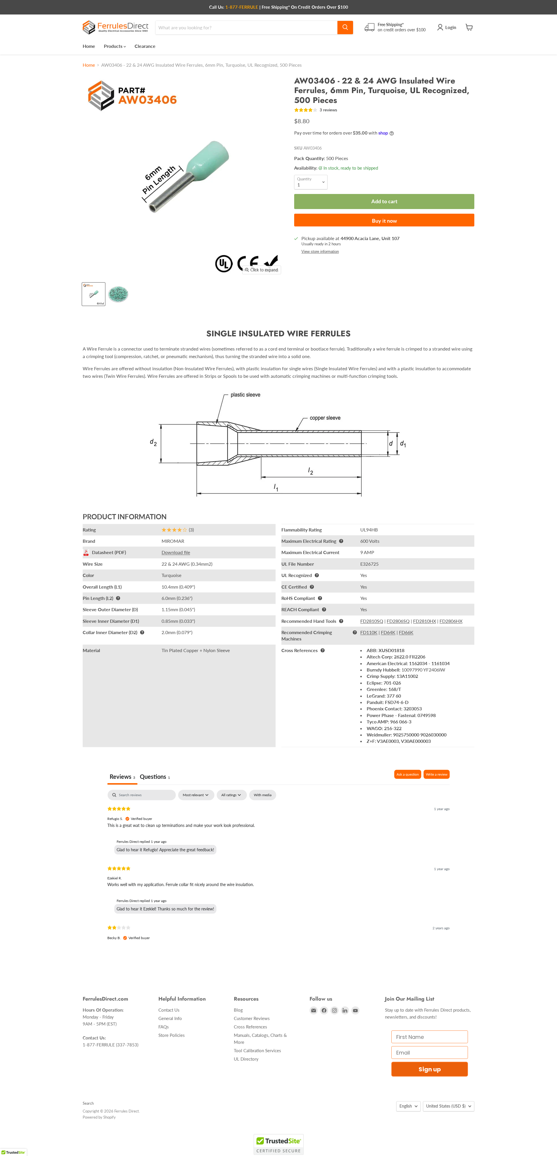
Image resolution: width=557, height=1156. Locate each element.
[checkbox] (262, 795)
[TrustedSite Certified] (278, 1144)
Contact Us (169, 1009)
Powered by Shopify (99, 1117)
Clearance (145, 45)
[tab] (155, 777)
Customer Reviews (252, 1018)
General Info (170, 1018)
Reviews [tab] (122, 776)
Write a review (436, 774)
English (405, 1106)
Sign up (430, 1069)
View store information (320, 252)
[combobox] (246, 27)
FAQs (163, 1026)
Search (88, 1103)
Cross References (250, 1026)
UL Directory (246, 1058)
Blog (238, 1009)
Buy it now (384, 220)
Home (89, 45)
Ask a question (408, 774)
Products (114, 45)
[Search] (345, 27)
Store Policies (171, 1035)
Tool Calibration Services (257, 1050)
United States (446, 1106)
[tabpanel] (278, 870)
